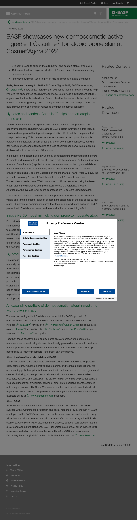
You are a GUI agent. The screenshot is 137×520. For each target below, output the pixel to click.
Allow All (107, 291)
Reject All (85, 291)
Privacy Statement (61, 256)
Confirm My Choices (35, 291)
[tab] (34, 232)
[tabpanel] (84, 251)
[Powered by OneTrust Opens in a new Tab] (106, 299)
